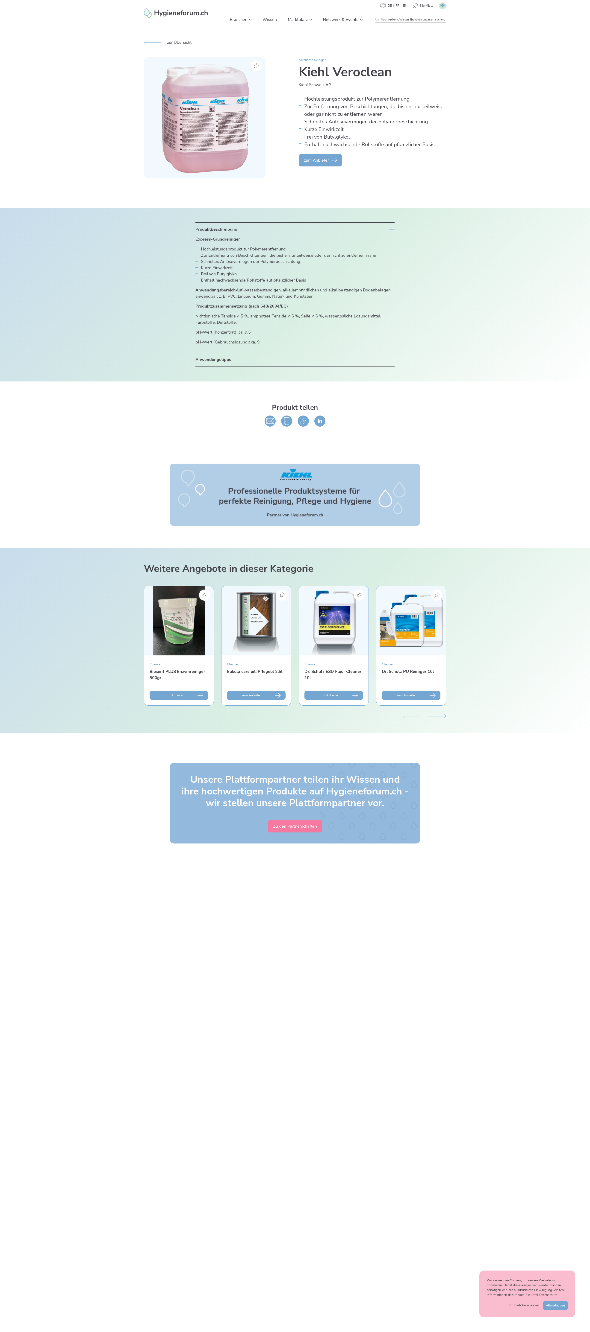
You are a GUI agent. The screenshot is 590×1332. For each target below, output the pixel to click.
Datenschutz (548, 1295)
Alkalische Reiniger (312, 60)
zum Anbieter (316, 160)
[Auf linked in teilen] (319, 421)
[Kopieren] (303, 421)
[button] (250, 20)
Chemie (155, 664)
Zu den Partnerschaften (295, 826)
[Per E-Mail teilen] (270, 421)
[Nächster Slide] (437, 715)
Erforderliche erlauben (523, 1305)
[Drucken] (286, 421)
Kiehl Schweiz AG (315, 84)
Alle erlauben (555, 1305)
